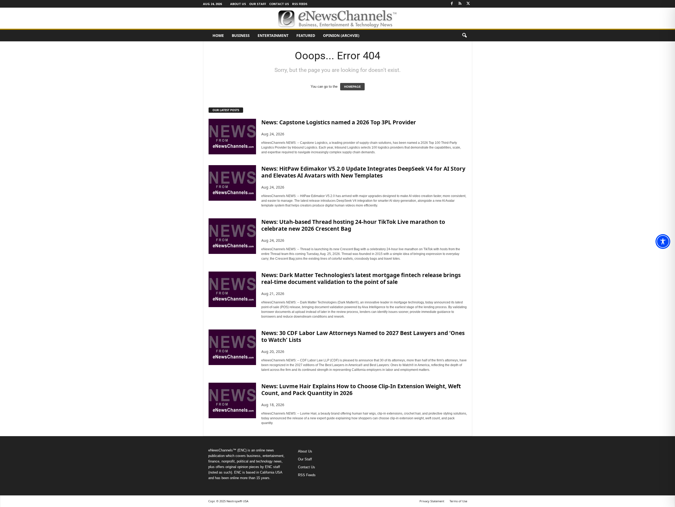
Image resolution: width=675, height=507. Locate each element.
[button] (464, 35)
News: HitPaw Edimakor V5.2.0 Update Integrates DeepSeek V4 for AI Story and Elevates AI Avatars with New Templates (363, 172)
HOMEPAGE (352, 86)
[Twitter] (468, 4)
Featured (305, 35)
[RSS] (460, 4)
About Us (238, 4)
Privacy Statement (432, 501)
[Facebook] (452, 4)
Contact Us (279, 4)
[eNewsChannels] (337, 18)
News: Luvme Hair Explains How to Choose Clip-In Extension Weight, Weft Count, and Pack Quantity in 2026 (361, 389)
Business (241, 35)
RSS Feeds (299, 4)
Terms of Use (458, 501)
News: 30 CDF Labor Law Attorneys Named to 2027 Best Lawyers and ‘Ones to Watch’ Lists (363, 336)
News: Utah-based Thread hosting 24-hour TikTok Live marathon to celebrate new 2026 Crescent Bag (353, 225)
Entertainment (273, 35)
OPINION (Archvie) (341, 35)
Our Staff (257, 4)
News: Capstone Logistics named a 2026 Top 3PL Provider (338, 122)
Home (218, 35)
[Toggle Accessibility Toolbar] (663, 241)
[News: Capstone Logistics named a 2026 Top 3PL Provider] (232, 136)
